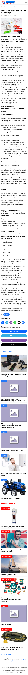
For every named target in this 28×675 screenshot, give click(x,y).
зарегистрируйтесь (10, 661)
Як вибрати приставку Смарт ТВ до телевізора (13, 375)
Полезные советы (6, 556)
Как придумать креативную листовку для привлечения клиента (11, 599)
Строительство (6, 508)
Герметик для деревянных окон (12, 526)
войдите (23, 659)
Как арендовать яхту (8, 574)
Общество (4, 606)
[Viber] (10, 322)
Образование (5, 531)
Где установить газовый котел (12, 450)
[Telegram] (6, 322)
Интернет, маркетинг (7, 579)
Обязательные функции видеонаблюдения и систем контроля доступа (11, 425)
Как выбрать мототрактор (10, 498)
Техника (6, 314)
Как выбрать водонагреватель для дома (13, 474)
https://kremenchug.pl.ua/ (18, 670)
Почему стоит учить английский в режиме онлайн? (13, 550)
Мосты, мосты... (6, 624)
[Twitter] (19, 322)
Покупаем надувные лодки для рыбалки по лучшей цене (12, 648)
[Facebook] (2, 322)
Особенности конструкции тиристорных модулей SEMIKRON (13, 399)
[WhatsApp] (14, 322)
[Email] (23, 322)
